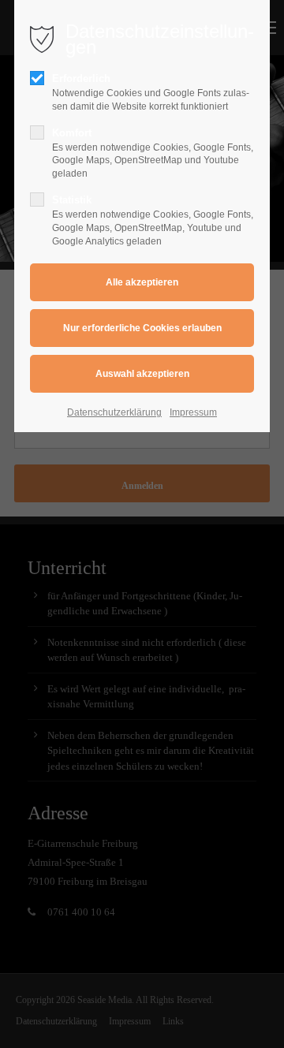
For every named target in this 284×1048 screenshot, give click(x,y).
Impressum (193, 412)
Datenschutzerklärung (114, 412)
